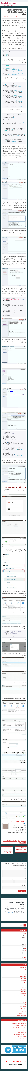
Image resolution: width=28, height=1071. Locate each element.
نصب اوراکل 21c (23, 1041)
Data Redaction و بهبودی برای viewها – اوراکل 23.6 (21, 849)
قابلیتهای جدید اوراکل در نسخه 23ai (19, 1023)
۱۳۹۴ (25, 957)
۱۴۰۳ (25, 938)
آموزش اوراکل (23, 840)
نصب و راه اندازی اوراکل (21, 1015)
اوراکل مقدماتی (23, 1009)
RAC (25, 998)
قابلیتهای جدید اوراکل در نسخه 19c (19, 1028)
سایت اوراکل (5, 44)
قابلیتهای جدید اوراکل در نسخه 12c (19, 1032)
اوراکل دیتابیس (14, 840)
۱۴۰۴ (25, 936)
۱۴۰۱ (25, 942)
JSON (25, 983)
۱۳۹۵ (25, 955)
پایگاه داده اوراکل (23, 842)
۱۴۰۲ (25, 940)
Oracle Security (23, 989)
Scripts (24, 1002)
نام (13, 879)
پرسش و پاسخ (23, 1011)
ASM (25, 970)
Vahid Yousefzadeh (18, 821)
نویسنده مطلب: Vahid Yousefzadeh (18, 17)
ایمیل (24, 879)
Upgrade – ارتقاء (23, 1007)
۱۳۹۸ (25, 949)
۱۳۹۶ (25, 953)
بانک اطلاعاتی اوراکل (7, 840)
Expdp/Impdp (23, 976)
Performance (23, 994)
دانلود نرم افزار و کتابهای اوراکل (20, 1034)
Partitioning (23, 991)
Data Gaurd (23, 972)
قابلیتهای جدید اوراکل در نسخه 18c (19, 1030)
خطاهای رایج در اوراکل (22, 1013)
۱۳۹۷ (25, 951)
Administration (23, 838)
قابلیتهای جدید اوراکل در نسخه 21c (19, 1025)
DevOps (24, 974)
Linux (25, 985)
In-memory (23, 981)
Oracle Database (8, 3)
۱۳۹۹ (25, 946)
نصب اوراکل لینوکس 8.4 (21, 1038)
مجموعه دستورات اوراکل (21, 1036)
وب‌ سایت (23, 885)
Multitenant (23, 987)
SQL (25, 1004)
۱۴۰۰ (25, 944)
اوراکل (19, 840)
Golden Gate (23, 978)
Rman (25, 1000)
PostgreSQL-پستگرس (21, 996)
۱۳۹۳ (25, 959)
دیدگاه (24, 868)
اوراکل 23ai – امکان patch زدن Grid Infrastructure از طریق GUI (7, 850)
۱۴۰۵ (25, 933)
